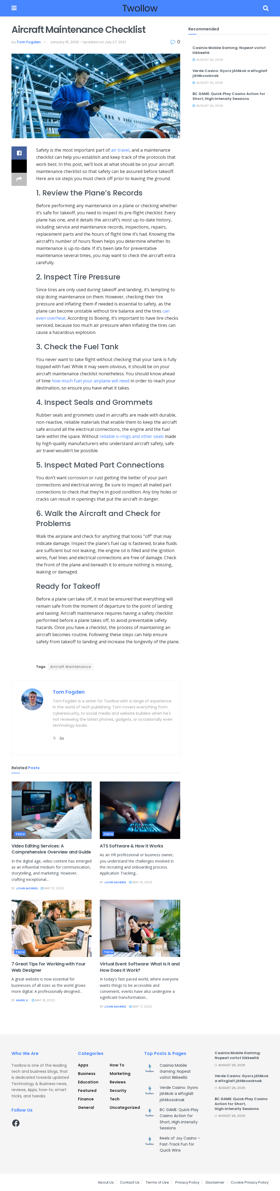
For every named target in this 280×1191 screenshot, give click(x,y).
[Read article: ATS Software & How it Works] (140, 810)
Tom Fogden (29, 42)
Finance (86, 1099)
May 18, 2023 (44, 1000)
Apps (83, 1065)
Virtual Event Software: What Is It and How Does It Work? (140, 967)
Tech (20, 834)
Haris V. (22, 1000)
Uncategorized (125, 1107)
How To (117, 1065)
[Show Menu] (14, 8)
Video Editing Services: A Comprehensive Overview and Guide (51, 849)
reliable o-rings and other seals (132, 436)
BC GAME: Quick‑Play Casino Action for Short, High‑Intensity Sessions (228, 96)
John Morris (27, 888)
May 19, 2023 (142, 882)
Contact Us (129, 1182)
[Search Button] (266, 8)
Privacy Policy (187, 1182)
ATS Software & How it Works (131, 846)
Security (118, 1090)
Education (88, 1082)
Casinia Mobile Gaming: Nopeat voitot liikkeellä (229, 50)
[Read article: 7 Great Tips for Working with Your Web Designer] (51, 928)
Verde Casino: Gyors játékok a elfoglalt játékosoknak (229, 73)
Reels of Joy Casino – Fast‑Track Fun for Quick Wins (180, 1144)
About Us (106, 1182)
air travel (119, 150)
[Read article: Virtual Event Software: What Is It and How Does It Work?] (140, 928)
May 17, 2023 (142, 1006)
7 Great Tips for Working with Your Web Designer (48, 967)
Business (86, 1073)
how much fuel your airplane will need (90, 381)
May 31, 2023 (53, 888)
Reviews (118, 1082)
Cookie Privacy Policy (250, 1182)
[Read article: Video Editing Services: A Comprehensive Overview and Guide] (51, 810)
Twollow (140, 8)
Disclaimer (215, 1182)
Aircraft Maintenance (70, 666)
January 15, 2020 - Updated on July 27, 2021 (88, 42)
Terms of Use (157, 1182)
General (86, 1107)
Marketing (120, 1073)
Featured (87, 1090)
